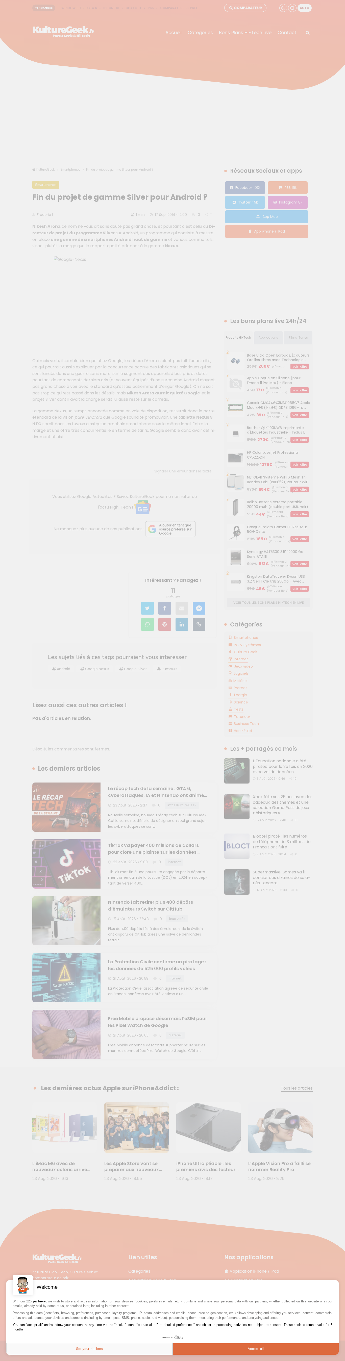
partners (39, 1301)
